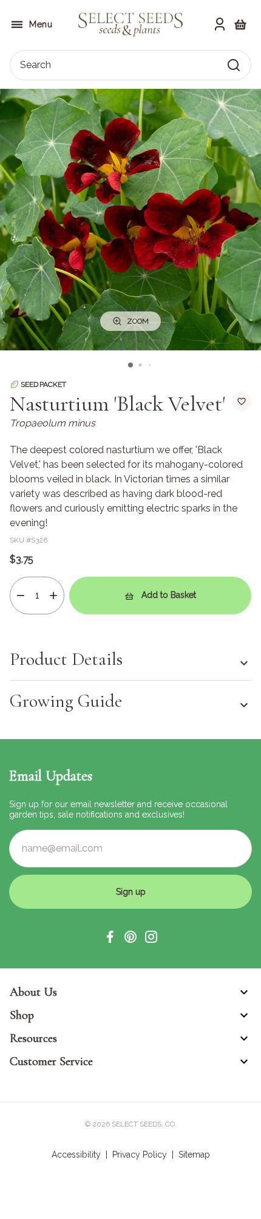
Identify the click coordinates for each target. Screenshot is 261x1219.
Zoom (138, 321)
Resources (33, 1038)
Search (35, 65)
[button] (110, 936)
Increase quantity (53, 595)
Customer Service (51, 1061)
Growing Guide (66, 701)
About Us (33, 992)
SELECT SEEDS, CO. (144, 1124)
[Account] (219, 24)
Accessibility (76, 1154)
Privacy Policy (139, 1154)
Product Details (66, 659)
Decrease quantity (21, 595)
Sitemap (194, 1154)
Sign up (131, 892)
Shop (22, 1015)
